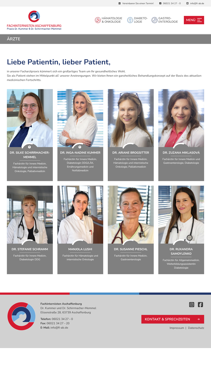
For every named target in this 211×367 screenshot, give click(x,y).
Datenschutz (196, 328)
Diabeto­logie (140, 20)
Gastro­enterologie (168, 20)
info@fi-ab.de (197, 3)
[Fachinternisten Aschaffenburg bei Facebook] (201, 305)
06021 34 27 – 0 (62, 319)
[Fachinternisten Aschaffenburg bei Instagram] (192, 305)
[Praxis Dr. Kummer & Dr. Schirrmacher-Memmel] (34, 20)
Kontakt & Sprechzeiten (167, 319)
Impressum (177, 328)
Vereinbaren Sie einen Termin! (138, 3)
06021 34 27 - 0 (171, 3)
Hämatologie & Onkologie (111, 20)
